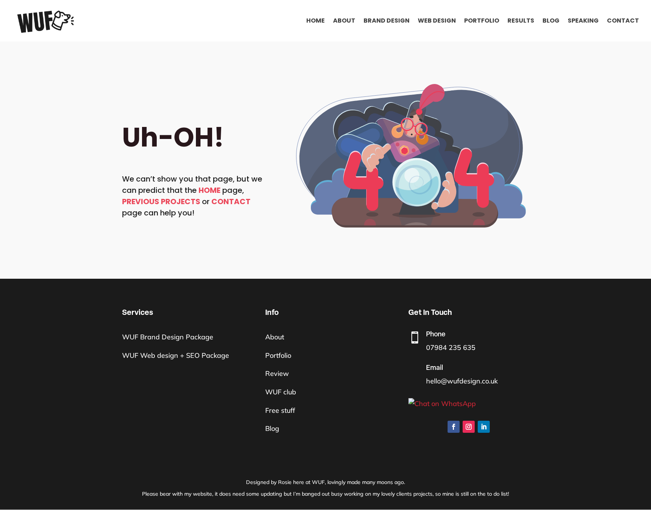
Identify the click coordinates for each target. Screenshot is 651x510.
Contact (623, 21)
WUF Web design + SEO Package (175, 355)
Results (520, 21)
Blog (550, 21)
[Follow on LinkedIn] (484, 427)
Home (315, 21)
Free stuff (280, 410)
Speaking (583, 21)
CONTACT (231, 201)
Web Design (437, 21)
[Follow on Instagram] (469, 427)
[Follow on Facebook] (454, 427)
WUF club (280, 392)
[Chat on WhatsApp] (468, 404)
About (344, 21)
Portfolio (481, 21)
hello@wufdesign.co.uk (462, 381)
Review (277, 373)
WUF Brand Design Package (167, 337)
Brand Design (387, 21)
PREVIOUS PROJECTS (161, 201)
